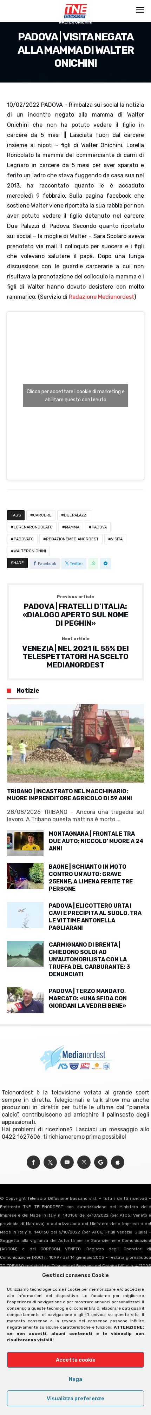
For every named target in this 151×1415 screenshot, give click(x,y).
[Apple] (117, 1162)
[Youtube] (67, 1162)
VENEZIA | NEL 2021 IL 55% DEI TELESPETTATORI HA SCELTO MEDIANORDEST (75, 653)
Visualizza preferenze (75, 1398)
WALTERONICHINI (30, 551)
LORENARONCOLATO (33, 527)
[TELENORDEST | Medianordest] (75, 4)
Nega (75, 1379)
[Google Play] (100, 1162)
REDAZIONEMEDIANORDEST (72, 539)
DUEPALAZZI (75, 515)
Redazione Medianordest (101, 297)
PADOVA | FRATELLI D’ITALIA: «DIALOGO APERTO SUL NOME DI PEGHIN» (75, 610)
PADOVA (99, 527)
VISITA (117, 539)
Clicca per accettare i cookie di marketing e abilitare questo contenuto (76, 396)
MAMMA (72, 527)
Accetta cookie (76, 1360)
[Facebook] (33, 1162)
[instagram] (84, 1162)
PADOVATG (24, 539)
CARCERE (42, 515)
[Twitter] (50, 1162)
